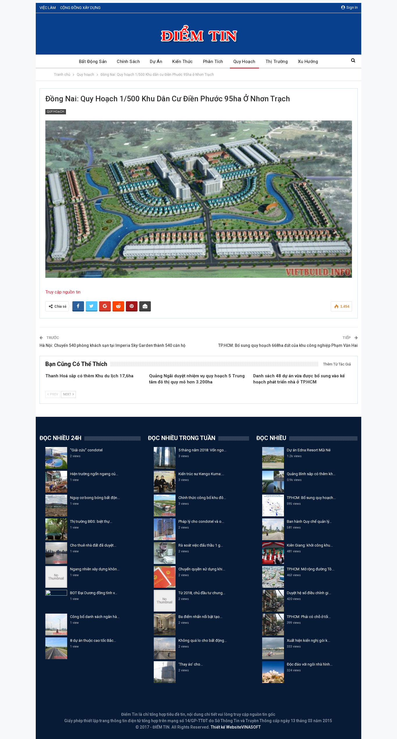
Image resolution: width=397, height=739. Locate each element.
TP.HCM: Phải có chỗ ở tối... (309, 616)
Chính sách (128, 61)
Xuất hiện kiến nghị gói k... (308, 640)
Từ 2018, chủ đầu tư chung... (201, 593)
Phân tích (213, 61)
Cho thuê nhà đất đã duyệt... (93, 545)
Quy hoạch (244, 61)
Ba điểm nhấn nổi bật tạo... (200, 616)
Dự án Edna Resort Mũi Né (308, 450)
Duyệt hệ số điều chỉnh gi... (309, 593)
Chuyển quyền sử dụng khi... (201, 569)
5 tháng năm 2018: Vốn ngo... (202, 450)
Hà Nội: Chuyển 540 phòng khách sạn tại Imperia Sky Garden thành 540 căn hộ (112, 345)
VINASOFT (251, 727)
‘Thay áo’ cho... (190, 664)
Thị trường (277, 61)
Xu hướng (308, 61)
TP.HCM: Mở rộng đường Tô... (310, 569)
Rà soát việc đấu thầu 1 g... (200, 545)
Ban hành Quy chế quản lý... (309, 521)
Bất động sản (93, 61)
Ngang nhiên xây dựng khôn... (94, 569)
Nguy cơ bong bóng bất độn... (95, 497)
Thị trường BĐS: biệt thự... (91, 521)
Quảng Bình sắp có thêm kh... (311, 474)
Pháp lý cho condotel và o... (201, 521)
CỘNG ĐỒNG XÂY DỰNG (80, 8)
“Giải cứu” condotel (86, 450)
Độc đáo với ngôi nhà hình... (309, 664)
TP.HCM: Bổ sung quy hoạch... (311, 497)
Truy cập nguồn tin (63, 292)
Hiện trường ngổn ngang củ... (94, 474)
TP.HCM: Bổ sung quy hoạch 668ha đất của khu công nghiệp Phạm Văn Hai (288, 345)
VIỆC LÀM (48, 8)
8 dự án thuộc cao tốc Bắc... (93, 640)
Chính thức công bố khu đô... (202, 497)
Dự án (156, 61)
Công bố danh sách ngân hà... (94, 616)
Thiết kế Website (226, 727)
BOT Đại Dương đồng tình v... (93, 593)
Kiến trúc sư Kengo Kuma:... (201, 474)
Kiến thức (182, 61)
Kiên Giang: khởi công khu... (310, 545)
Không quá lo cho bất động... (202, 640)
